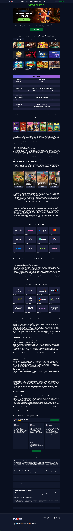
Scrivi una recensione (54, 420)
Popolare (18, 39)
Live (30, 39)
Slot (53, 39)
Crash (42, 39)
